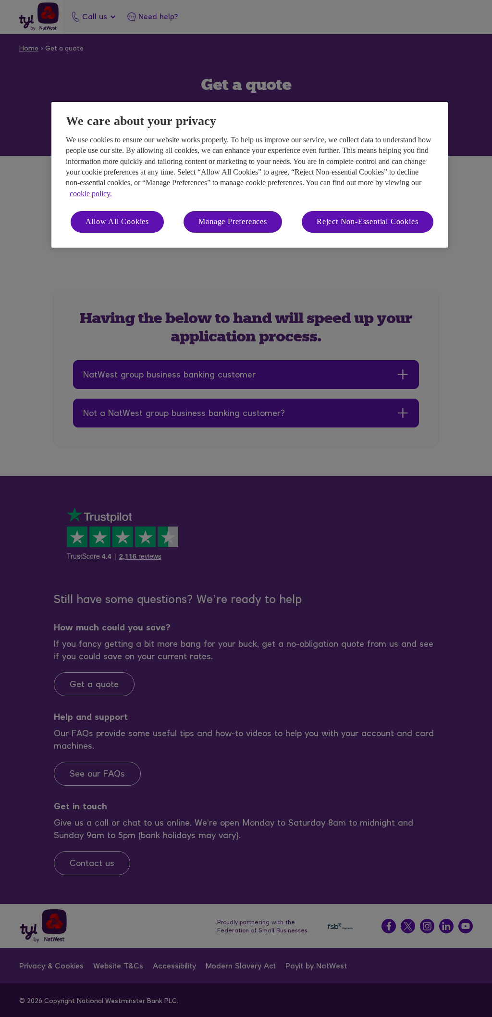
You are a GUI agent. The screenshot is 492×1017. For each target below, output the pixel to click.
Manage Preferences (232, 221)
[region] (249, 175)
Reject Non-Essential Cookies (367, 221)
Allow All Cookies (117, 221)
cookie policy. (91, 193)
